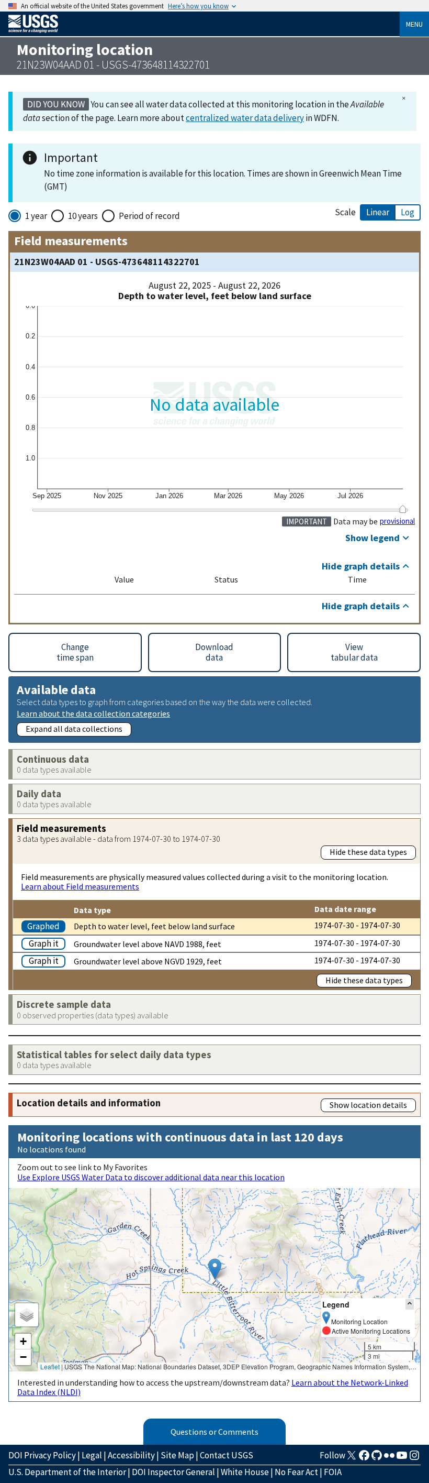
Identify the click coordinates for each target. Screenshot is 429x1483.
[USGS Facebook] (364, 1458)
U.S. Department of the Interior (67, 1472)
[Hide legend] (409, 1304)
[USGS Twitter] (351, 1458)
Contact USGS (226, 1455)
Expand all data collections (74, 728)
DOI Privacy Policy (42, 1455)
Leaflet (50, 1366)
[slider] (402, 508)
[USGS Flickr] (389, 1458)
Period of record (149, 216)
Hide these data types (368, 852)
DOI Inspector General (173, 1472)
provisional (397, 521)
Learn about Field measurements (80, 886)
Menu (414, 24)
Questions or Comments (214, 1431)
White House (245, 1472)
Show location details (368, 1105)
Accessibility (131, 1455)
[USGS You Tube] (402, 1458)
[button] (214, 1269)
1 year (36, 216)
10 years (83, 216)
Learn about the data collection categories (93, 713)
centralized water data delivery (245, 118)
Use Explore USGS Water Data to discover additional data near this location (151, 1177)
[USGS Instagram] (414, 1458)
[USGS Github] (376, 1458)
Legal (92, 1455)
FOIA (333, 1472)
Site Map (177, 1455)
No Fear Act (296, 1472)
